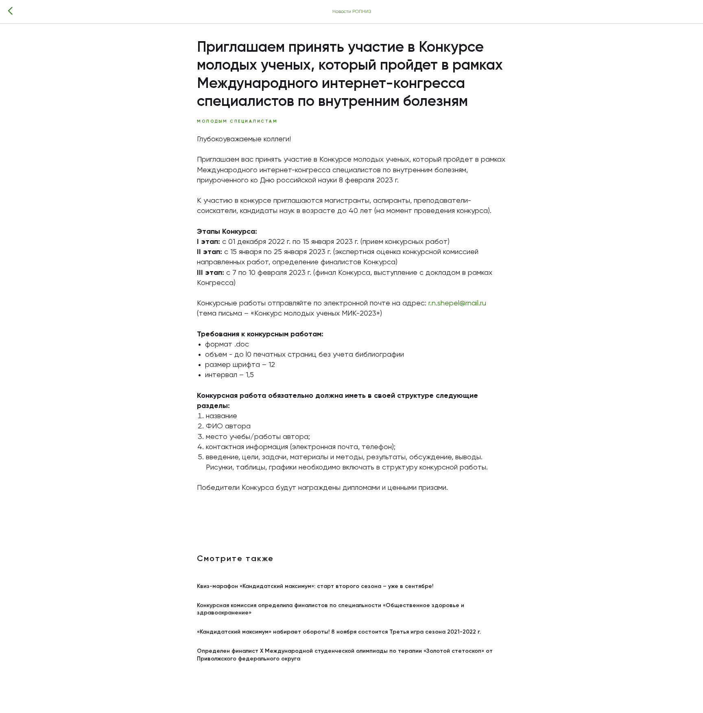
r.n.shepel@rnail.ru (457, 303)
